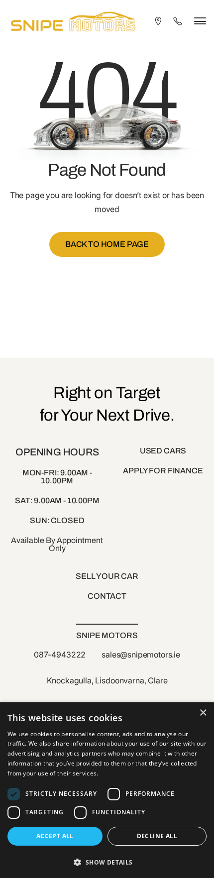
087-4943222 (60, 654)
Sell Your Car (107, 576)
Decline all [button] (157, 836)
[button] (107, 861)
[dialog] (107, 790)
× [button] (203, 713)
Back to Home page (107, 244)
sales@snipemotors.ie (141, 654)
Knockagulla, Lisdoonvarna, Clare (107, 680)
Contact (107, 596)
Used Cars (163, 450)
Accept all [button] (55, 836)
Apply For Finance (163, 470)
